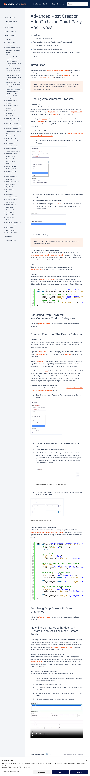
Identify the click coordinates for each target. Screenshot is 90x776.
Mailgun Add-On (10, 174)
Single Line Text (76, 112)
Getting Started (10, 18)
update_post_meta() (37, 269)
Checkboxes (41, 361)
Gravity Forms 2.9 (10, 35)
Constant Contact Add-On (13, 128)
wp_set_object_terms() (47, 279)
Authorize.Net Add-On (12, 105)
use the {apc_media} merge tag (61, 647)
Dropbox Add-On (11, 138)
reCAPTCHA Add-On (12, 197)
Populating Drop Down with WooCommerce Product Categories (53, 42)
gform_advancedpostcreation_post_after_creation (47, 255)
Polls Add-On (10, 189)
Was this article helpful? (37, 754)
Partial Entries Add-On (12, 181)
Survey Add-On (10, 215)
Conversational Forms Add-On (14, 132)
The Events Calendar (47, 78)
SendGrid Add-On (11, 202)
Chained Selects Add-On (13, 121)
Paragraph (54, 114)
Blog (53, 4)
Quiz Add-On (9, 194)
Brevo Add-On (10, 113)
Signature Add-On (11, 204)
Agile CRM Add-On (11, 100)
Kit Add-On (9, 164)
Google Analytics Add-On (13, 151)
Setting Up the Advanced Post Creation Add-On (14, 74)
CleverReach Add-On (12, 123)
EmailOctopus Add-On (12, 141)
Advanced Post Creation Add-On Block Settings (14, 69)
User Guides (37, 4)
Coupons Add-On (11, 135)
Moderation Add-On (11, 176)
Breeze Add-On (10, 110)
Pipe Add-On (9, 186)
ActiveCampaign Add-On (13, 47)
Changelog (60, 4)
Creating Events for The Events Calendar (46, 45)
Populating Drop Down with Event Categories (47, 49)
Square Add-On (10, 209)
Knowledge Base (10, 240)
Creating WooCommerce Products (44, 38)
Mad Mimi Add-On (11, 166)
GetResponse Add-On (12, 148)
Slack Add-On (10, 207)
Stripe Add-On (10, 212)
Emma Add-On (10, 143)
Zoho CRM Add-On (11, 232)
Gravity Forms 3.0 (10, 31)
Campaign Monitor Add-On (13, 116)
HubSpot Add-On (11, 158)
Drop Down (51, 112)
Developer (46, 4)
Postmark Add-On (11, 192)
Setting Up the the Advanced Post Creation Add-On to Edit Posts (14, 57)
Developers (8, 236)
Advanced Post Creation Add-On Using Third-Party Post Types (14, 91)
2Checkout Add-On (11, 42)
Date (46, 371)
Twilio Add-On (10, 220)
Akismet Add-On (10, 103)
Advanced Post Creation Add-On (13, 51)
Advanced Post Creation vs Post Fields (14, 78)
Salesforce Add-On (11, 199)
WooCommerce (67, 75)
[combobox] (77, 4)
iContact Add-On (10, 161)
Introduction (37, 35)
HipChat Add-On (10, 156)
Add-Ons (8, 39)
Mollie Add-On (10, 179)
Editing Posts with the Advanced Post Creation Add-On (14, 63)
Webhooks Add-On (11, 225)
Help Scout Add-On (11, 153)
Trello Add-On (10, 217)
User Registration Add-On (13, 222)
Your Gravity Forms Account (11, 23)
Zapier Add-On (10, 230)
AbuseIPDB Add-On (11, 45)
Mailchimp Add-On (11, 169)
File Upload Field (36, 661)
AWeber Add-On (10, 108)
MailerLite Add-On (11, 171)
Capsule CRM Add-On (12, 118)
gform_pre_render (44, 323)
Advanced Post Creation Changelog (14, 97)
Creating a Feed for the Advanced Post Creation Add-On (14, 84)
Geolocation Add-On (12, 146)
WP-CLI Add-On (10, 227)
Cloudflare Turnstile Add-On (14, 126)
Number (44, 119)
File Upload (40, 121)
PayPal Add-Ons (10, 184)
